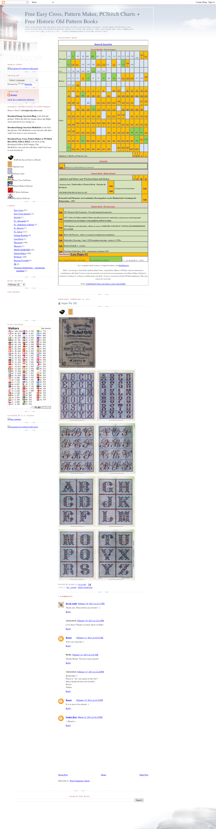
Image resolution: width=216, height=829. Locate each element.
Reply (68, 611)
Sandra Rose (71, 717)
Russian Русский (21, 260)
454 (146, 133)
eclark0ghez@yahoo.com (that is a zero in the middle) (106, 284)
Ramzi (69, 637)
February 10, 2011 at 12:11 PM (91, 603)
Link (61, 167)
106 (141, 96)
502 (98, 141)
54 (142, 90)
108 (69, 103)
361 (108, 133)
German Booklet (21, 235)
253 (141, 116)
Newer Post (63, 774)
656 (98, 149)
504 (103, 141)
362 (114, 133)
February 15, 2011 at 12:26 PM (90, 671)
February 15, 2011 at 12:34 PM (89, 700)
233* (114, 116)
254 (146, 116)
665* (132, 149)
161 (83, 109)
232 (114, 64)
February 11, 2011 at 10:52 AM (89, 637)
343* (78, 133)
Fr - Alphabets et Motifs (24, 224)
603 (123, 141)
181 (123, 109)
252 (137, 116)
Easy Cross (18, 210)
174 (114, 109)
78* (93, 96)
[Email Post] (89, 584)
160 (77, 109)
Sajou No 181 (69, 303)
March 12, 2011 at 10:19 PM (90, 717)
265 (77, 85)
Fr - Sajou (72, 587)
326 (146, 124)
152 (131, 103)
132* (103, 103)
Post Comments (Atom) (80, 780)
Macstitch (18, 242)
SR (15, 264)
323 (131, 124)
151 (127, 103)
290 (73, 124)
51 (127, 90)
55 (146, 90)
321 (123, 124)
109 (73, 103)
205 (93, 116)
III (141, 179)
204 (88, 116)
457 (77, 141)
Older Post (143, 774)
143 (77, 64)
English (17, 217)
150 (123, 103)
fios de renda (71, 603)
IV (146, 179)
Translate (28, 84)
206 (98, 116)
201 (69, 116)
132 (145, 56)
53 (137, 90)
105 (137, 96)
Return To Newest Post (103, 44)
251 (131, 116)
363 (118, 133)
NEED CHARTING (85, 587)
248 (127, 78)
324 (137, 124)
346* (93, 133)
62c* (78, 96)
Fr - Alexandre (20, 221)
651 (73, 149)
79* (98, 96)
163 (88, 109)
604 (127, 141)
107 (146, 96)
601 (114, 141)
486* (93, 141)
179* (103, 64)
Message (17, 246)
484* (88, 141)
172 (103, 109)
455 (69, 141)
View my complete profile (21, 99)
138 (72, 64)
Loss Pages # (79, 254)
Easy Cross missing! (22, 213)
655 (93, 149)
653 (83, 149)
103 (127, 96)
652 (77, 149)
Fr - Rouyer (19, 228)
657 (103, 149)
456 (73, 141)
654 (88, 149)
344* (83, 133)
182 (127, 109)
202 (73, 116)
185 (137, 109)
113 (88, 103)
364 (123, 133)
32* (118, 90)
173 (108, 109)
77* (88, 96)
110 (77, 103)
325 (141, 124)
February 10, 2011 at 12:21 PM (90, 620)
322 (127, 124)
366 (127, 133)
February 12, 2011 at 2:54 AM (85, 654)
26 (83, 78)
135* (114, 103)
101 (118, 96)
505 (108, 141)
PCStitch (18, 256)
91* (108, 96)
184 (131, 109)
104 (131, 96)
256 (69, 124)
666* (137, 149)
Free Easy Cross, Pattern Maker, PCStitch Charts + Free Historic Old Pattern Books (82, 17)
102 (123, 96)
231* (109, 116)
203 (77, 116)
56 (69, 96)
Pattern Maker (20, 253)
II (137, 179)
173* (98, 64)
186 (141, 109)
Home (103, 774)
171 (98, 109)
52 (132, 90)
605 (131, 141)
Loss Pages (18, 239)
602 (118, 141)
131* (98, 103)
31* (114, 90)
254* (132, 78)
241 (123, 78)
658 (108, 149)
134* (109, 103)
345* (88, 133)
